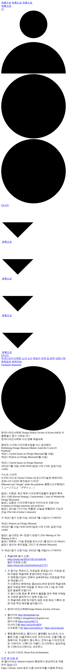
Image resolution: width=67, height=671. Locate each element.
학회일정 (6, 361)
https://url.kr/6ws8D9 (31, 624)
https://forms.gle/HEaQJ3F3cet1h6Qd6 (26, 559)
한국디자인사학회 (11, 358)
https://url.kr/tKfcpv (33, 628)
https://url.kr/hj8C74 (28, 621)
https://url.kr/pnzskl (54, 628)
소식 (29, 358)
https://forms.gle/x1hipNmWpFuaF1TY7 (27, 565)
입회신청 (60, 358)
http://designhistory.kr (28, 615)
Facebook (6, 364)
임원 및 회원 (48, 358)
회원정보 (17, 361)
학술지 (37, 358)
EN (3, 205)
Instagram (16, 364)
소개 (24, 358)
